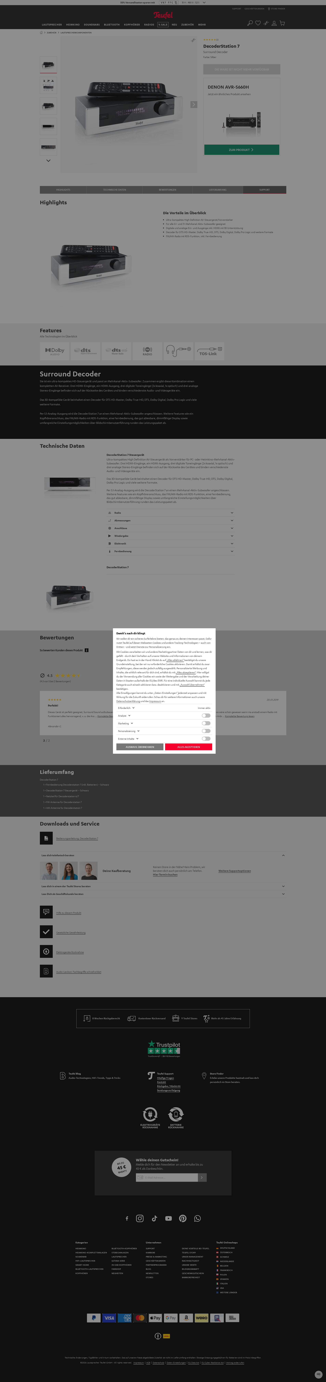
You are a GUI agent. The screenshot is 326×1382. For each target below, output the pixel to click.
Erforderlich (124, 707)
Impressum (155, 701)
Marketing (123, 723)
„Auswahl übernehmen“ (192, 684)
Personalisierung (126, 730)
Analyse (122, 715)
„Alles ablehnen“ (175, 659)
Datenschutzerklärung (128, 701)
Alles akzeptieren (188, 746)
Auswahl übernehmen (140, 746)
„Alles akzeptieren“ (186, 672)
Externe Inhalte (126, 738)
